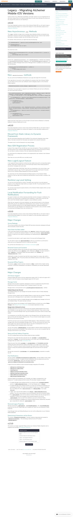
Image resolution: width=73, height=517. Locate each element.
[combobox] (62, 5)
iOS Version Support (59, 37)
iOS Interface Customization (30, 244)
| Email (29, 449)
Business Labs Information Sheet (62, 60)
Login (70, 1)
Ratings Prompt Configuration (21, 304)
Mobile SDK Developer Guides (27, 4)
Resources (62, 1)
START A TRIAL (29, 444)
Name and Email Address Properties (61, 40)
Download (26, 449)
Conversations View (26, 340)
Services (55, 1)
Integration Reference (12, 28)
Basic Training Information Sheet (62, 58)
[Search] (70, 5)
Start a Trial (38, 1)
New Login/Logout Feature (60, 21)
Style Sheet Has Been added (60, 30)
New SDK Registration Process (60, 19)
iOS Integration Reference (24, 427)
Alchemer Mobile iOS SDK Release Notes (27, 435)
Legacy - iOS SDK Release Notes (25, 439)
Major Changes (58, 27)
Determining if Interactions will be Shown (62, 45)
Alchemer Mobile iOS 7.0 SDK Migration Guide (28, 441)
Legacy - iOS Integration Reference (25, 437)
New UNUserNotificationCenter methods (62, 15)
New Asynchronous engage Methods (61, 13)
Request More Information (61, 61)
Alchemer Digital (15, 4)
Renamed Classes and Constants (61, 32)
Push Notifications (58, 42)
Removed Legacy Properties (60, 43)
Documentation (6, 4)
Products (46, 1)
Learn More (58, 71)
